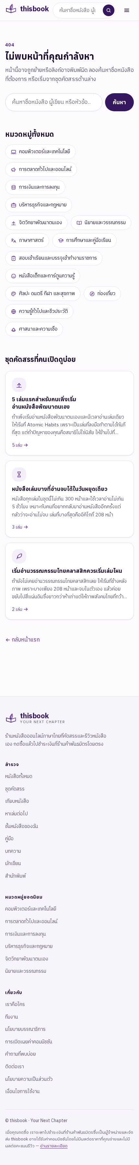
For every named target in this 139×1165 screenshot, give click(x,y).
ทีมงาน (11, 1017)
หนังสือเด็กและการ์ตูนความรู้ (47, 276)
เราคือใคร (15, 1005)
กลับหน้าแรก (25, 639)
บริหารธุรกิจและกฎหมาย (43, 205)
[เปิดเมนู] (127, 10)
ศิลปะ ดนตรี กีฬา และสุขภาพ (47, 294)
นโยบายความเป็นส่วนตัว (29, 1079)
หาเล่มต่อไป (16, 814)
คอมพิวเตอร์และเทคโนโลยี (44, 152)
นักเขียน (13, 864)
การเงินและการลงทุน (39, 187)
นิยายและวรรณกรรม (105, 223)
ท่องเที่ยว (106, 294)
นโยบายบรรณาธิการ (25, 1029)
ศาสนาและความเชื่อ (38, 329)
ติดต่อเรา (14, 1067)
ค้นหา (119, 102)
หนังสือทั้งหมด (18, 776)
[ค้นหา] (108, 10)
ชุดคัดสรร (15, 789)
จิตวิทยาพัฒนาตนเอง (40, 223)
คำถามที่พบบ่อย (20, 1054)
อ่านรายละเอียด (54, 1146)
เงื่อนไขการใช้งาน (22, 1092)
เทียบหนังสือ (17, 801)
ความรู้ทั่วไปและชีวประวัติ (43, 311)
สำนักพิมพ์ (15, 876)
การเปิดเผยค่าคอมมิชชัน (28, 1042)
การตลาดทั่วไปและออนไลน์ (45, 169)
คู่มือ (9, 839)
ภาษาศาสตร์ (31, 240)
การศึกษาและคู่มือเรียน (88, 240)
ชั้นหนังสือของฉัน (21, 826)
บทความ (13, 851)
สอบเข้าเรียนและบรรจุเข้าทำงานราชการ (58, 258)
